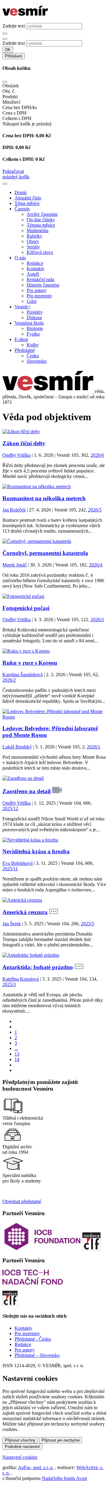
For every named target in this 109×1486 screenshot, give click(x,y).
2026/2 (9, 680)
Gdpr (32, 301)
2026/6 (97, 455)
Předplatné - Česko (33, 1339)
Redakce (35, 263)
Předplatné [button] (25, 350)
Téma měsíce (27, 203)
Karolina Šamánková (22, 674)
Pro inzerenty (39, 295)
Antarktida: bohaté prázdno (37, 967)
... (16, 1048)
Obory (33, 241)
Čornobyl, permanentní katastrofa (45, 553)
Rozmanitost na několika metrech (44, 498)
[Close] (4, 82)
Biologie (35, 328)
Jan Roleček (14, 509)
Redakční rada (40, 279)
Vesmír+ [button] (23, 306)
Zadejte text (13, 25)
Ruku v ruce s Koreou (29, 663)
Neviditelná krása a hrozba (36, 851)
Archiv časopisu (42, 214)
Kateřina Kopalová (20, 978)
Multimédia (37, 230)
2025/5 (87, 923)
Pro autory (37, 290)
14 (17, 1059)
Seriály (33, 246)
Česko (33, 355)
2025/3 (9, 984)
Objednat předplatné (21, 1201)
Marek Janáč (14, 564)
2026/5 (94, 509)
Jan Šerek (11, 923)
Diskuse (34, 317)
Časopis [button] (22, 208)
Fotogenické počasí (25, 608)
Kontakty (36, 268)
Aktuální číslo (28, 197)
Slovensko (37, 361)
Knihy (33, 344)
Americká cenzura (25, 912)
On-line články (41, 219)
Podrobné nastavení (22, 1446)
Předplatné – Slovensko (37, 1355)
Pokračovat (13, 171)
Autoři (33, 274)
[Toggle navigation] (4, 184)
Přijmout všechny (20, 1440)
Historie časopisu (43, 284)
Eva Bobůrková (17, 863)
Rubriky (34, 235)
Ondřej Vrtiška (16, 455)
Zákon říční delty (23, 443)
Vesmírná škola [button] (29, 323)
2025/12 (10, 808)
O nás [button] (20, 257)
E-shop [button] (21, 339)
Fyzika (33, 333)
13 (17, 1053)
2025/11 (10, 868)
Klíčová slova (40, 252)
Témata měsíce (41, 225)
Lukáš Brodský (17, 746)
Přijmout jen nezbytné (60, 1440)
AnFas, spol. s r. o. (36, 1467)
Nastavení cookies (19, 1457)
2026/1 (93, 746)
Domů (21, 192)
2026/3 (97, 619)
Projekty (35, 312)
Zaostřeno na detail (26, 791)
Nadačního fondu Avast (64, 1478)
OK (8, 49)
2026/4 (95, 564)
